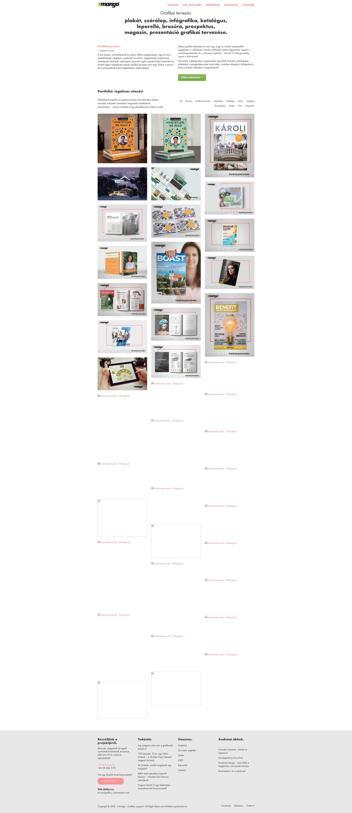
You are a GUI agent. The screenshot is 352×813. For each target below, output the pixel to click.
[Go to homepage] (109, 5)
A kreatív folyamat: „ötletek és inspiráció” (232, 751)
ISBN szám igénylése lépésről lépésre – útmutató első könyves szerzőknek (153, 777)
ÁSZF (180, 760)
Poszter (232, 105)
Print (240, 105)
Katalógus (230, 101)
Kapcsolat (182, 765)
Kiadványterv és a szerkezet (231, 771)
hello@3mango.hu (106, 764)
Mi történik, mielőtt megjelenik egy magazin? (154, 767)
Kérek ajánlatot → (192, 77)
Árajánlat (182, 745)
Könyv (240, 101)
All (181, 101)
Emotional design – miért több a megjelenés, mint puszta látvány (233, 764)
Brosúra (189, 101)
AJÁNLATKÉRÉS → (110, 781)
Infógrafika (218, 101)
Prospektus (249, 105)
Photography (220, 105)
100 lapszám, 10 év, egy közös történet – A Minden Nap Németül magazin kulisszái (155, 757)
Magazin (250, 101)
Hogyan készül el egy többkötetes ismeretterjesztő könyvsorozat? (154, 787)
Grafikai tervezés (108, 46)
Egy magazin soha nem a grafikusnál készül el (155, 747)
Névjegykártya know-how (230, 757)
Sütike (181, 755)
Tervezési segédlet (187, 750)
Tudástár (182, 770)
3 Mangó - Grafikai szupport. (130, 806)
